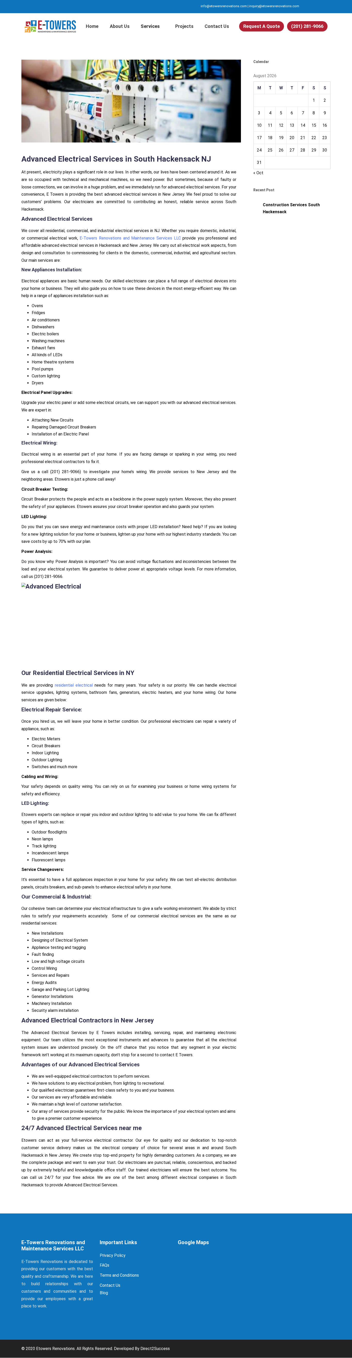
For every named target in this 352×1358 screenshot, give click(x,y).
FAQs (104, 1265)
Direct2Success (155, 1348)
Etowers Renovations (55, 1348)
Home (92, 26)
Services (150, 26)
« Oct (258, 172)
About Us (120, 26)
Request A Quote (261, 26)
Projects (184, 26)
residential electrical (74, 685)
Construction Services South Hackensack (291, 208)
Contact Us (217, 26)
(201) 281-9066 (307, 26)
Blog (104, 1292)
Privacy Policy (112, 1255)
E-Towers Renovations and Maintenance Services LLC (130, 238)
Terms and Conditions (119, 1275)
